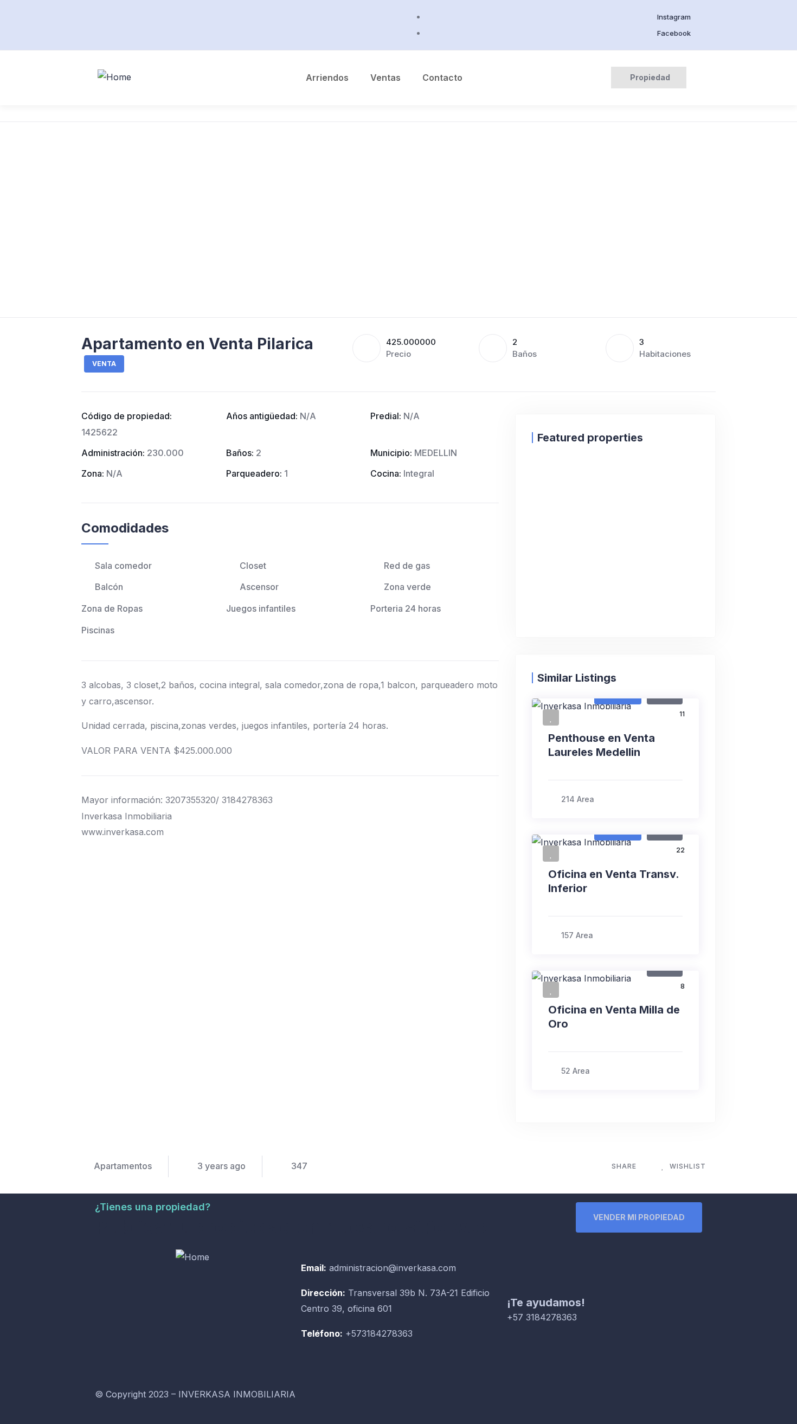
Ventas (385, 77)
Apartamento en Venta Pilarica (197, 344)
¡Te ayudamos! (546, 1302)
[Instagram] (447, 1400)
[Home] (114, 77)
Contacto (442, 77)
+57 (352, 1333)
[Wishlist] (543, 477)
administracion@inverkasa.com (392, 1267)
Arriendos (327, 77)
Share (624, 1166)
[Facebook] (417, 1400)
